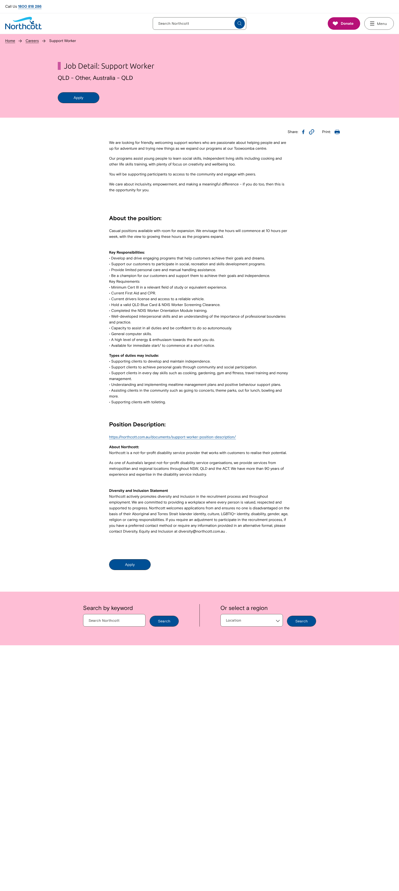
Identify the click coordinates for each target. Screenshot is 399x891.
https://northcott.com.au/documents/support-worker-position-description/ (172, 437)
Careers (32, 40)
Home (10, 40)
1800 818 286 (30, 6)
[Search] (239, 23)
